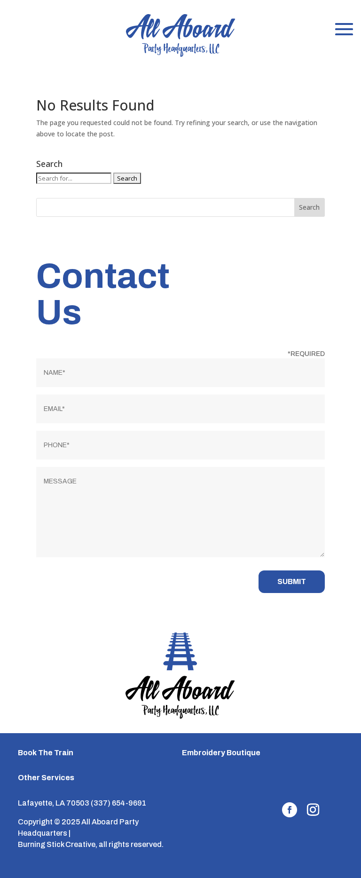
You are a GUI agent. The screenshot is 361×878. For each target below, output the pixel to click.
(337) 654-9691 (118, 803)
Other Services (46, 778)
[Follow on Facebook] (289, 809)
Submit (291, 581)
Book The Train (45, 753)
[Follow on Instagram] (313, 810)
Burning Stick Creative (56, 844)
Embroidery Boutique (221, 753)
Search (309, 207)
